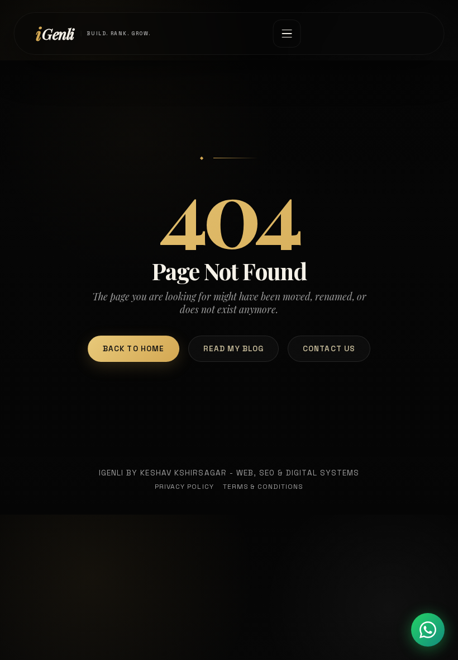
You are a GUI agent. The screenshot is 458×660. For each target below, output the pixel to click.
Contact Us (329, 348)
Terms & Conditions (263, 486)
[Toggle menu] (286, 34)
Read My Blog (233, 348)
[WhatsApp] (428, 630)
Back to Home (133, 348)
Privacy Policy (184, 486)
